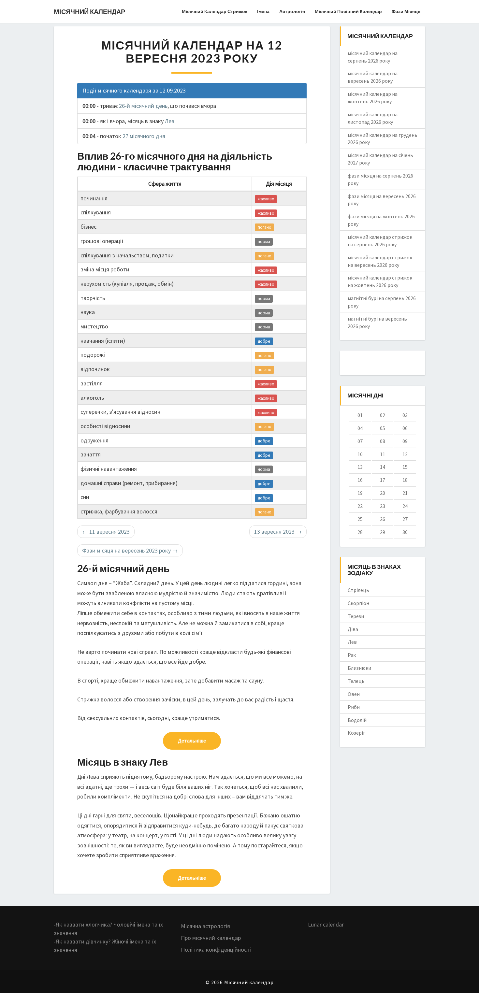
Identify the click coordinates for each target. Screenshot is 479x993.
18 (405, 480)
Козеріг (356, 732)
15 (405, 467)
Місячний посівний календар (348, 11)
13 (360, 467)
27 (405, 519)
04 (360, 428)
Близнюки (359, 668)
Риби (354, 707)
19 (360, 493)
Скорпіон (358, 603)
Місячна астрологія (205, 926)
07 (360, 441)
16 (360, 480)
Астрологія (292, 11)
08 (382, 441)
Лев (169, 121)
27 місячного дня (144, 136)
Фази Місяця (406, 11)
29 (382, 532)
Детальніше (192, 740)
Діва (353, 629)
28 (360, 532)
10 (360, 454)
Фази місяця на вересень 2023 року (130, 550)
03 (405, 415)
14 (382, 467)
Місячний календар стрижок (214, 11)
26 (382, 519)
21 (405, 493)
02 (382, 415)
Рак (352, 655)
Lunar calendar (326, 924)
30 (405, 532)
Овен (354, 694)
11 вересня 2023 (106, 531)
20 (382, 493)
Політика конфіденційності (216, 949)
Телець (356, 681)
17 (382, 480)
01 (360, 415)
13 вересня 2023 (278, 531)
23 (382, 506)
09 (405, 441)
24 (405, 506)
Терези (356, 616)
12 (405, 454)
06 (405, 428)
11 (382, 454)
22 (360, 506)
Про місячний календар (211, 938)
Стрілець (358, 590)
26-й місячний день (143, 105)
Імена (263, 11)
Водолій (357, 720)
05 (382, 428)
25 (360, 519)
